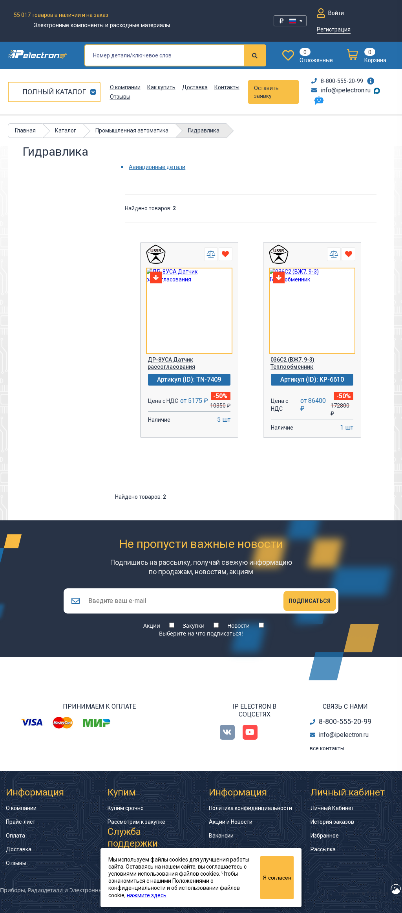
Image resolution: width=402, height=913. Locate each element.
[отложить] (225, 254)
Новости (238, 625)
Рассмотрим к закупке (136, 822)
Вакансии (221, 835)
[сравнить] (211, 254)
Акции (151, 625)
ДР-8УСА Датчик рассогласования (171, 363)
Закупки (194, 625)
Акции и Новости (230, 822)
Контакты (226, 87)
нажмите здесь (146, 895)
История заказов (332, 822)
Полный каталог (54, 92)
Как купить (161, 87)
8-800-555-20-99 (342, 81)
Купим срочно (126, 808)
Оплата (15, 835)
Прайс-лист (20, 822)
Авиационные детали (157, 167)
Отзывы (120, 97)
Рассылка (323, 849)
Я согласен (277, 877)
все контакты (327, 748)
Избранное (325, 835)
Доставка (195, 87)
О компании (125, 87)
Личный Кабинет (332, 808)
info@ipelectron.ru (346, 90)
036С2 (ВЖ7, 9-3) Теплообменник (292, 363)
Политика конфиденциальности (250, 808)
